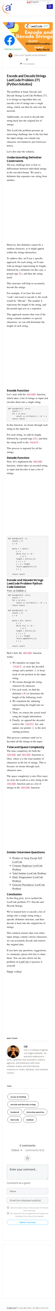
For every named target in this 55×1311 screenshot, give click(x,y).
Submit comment (27, 1222)
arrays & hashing (18, 1097)
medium (30, 1119)
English (34, 2)
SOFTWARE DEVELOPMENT (33, 55)
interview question (35, 1112)
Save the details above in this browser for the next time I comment (29, 1209)
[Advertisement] (27, 213)
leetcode (14, 1119)
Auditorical (11, 1308)
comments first (34, 1150)
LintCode (24, 961)
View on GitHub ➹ (17, 590)
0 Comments (28, 64)
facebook (14, 1112)
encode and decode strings (23, 1104)
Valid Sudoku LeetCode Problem (29, 873)
